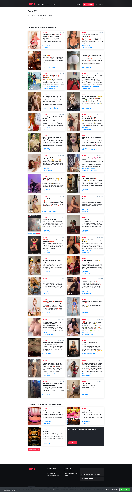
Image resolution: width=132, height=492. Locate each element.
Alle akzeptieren (125, 489)
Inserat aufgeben (88, 4)
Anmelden (100, 4)
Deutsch (78, 4)
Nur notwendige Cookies (112, 489)
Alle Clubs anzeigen (34, 449)
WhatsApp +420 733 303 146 (92, 474)
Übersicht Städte (68, 471)
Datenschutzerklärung (11, 490)
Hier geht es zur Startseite (35, 19)
